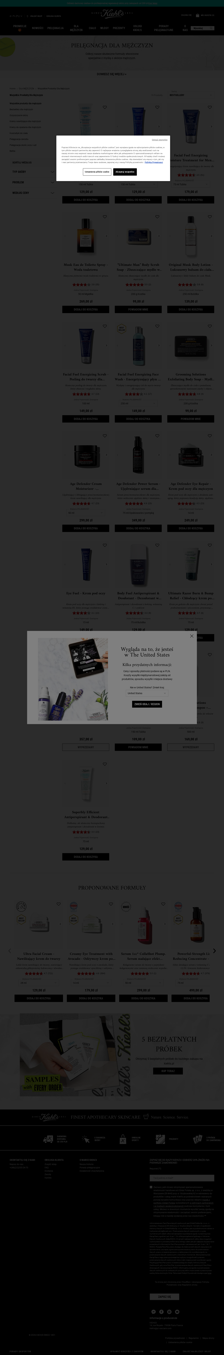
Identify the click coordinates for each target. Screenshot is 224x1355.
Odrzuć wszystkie (159, 140)
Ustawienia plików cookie (97, 172)
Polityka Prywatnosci (154, 162)
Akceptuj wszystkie (125, 172)
